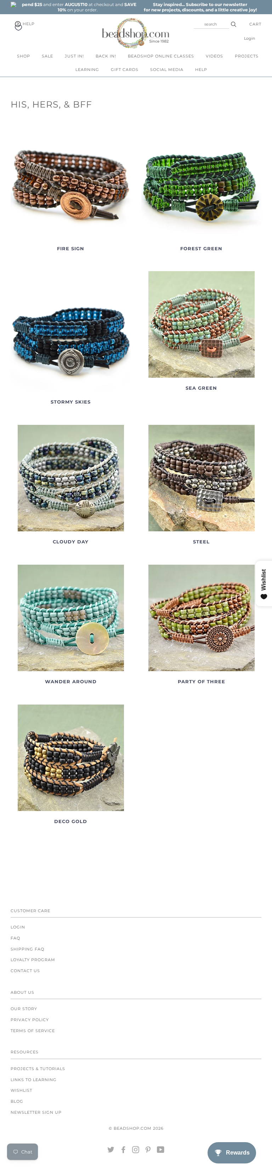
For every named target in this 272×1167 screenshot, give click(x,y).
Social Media (166, 69)
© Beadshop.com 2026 (136, 1128)
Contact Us (25, 970)
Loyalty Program (33, 959)
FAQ (15, 938)
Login (249, 38)
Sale (47, 56)
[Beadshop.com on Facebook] (123, 1151)
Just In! (74, 56)
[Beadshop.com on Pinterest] (148, 1151)
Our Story (24, 1008)
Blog (17, 1101)
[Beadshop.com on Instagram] (136, 1151)
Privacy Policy (30, 1019)
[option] (77, 7)
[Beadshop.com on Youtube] (161, 1151)
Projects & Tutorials (38, 1068)
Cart (255, 24)
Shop (23, 56)
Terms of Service (33, 1030)
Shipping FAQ (27, 949)
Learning (87, 69)
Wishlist (21, 1090)
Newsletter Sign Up (36, 1112)
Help (28, 23)
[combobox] (211, 24)
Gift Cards (124, 69)
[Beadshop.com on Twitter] (111, 1151)
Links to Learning (34, 1079)
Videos (214, 56)
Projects (247, 56)
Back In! (106, 56)
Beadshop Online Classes (161, 56)
